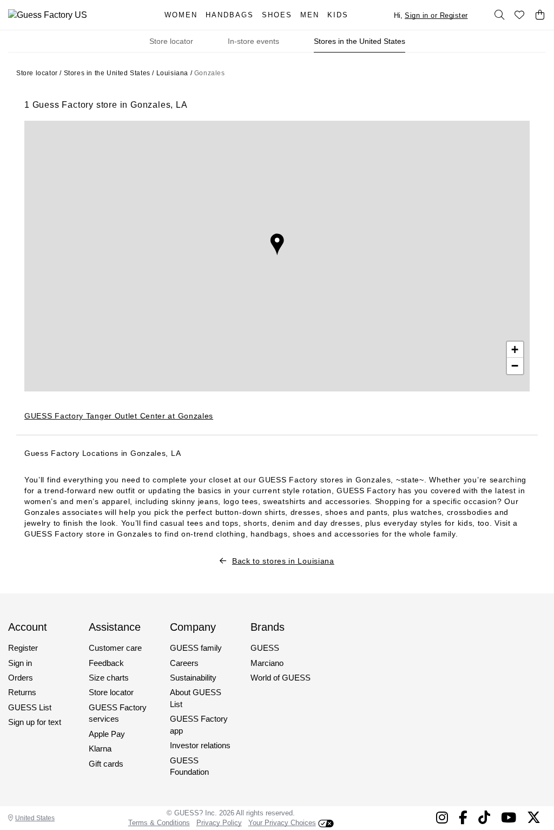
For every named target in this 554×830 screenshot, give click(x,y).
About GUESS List (195, 698)
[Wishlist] (520, 15)
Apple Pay (107, 733)
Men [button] (309, 15)
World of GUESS (280, 677)
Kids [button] (337, 15)
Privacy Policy (219, 823)
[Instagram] (442, 817)
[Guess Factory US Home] (74, 15)
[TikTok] (484, 817)
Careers (184, 663)
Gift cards (106, 763)
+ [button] (515, 349)
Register (23, 647)
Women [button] (180, 15)
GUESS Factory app (199, 724)
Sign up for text (34, 722)
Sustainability (193, 677)
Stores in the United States (359, 41)
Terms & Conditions (159, 823)
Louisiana (172, 73)
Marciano (266, 663)
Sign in (20, 663)
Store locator (171, 41)
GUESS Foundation (189, 766)
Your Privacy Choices (282, 823)
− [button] (515, 365)
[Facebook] (463, 817)
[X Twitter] (533, 817)
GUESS (264, 647)
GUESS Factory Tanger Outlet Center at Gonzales (118, 415)
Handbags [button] (230, 15)
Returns (22, 692)
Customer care (115, 647)
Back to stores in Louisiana (283, 561)
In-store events (253, 41)
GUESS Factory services (118, 713)
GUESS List (29, 707)
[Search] (499, 15)
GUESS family (196, 647)
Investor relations (200, 745)
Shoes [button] (277, 15)
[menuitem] (185, 15)
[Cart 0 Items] (540, 15)
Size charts (109, 677)
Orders (20, 677)
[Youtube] (508, 817)
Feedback (106, 663)
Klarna (100, 748)
